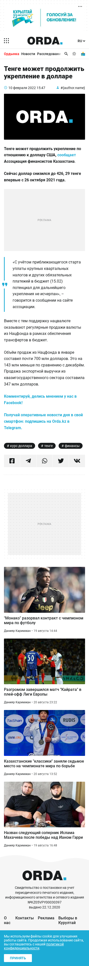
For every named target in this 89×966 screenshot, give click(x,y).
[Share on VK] (77, 461)
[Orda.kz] (44, 883)
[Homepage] (45, 41)
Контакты (24, 918)
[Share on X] (61, 461)
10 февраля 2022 (22, 88)
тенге (48, 446)
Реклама (46, 918)
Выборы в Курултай (67, 920)
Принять (18, 958)
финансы (72, 446)
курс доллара (21, 446)
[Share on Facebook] (12, 461)
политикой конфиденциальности (34, 946)
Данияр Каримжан (17, 631)
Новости (28, 54)
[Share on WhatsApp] (45, 461)
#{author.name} (73, 88)
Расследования (50, 54)
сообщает (66, 155)
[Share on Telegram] (28, 461)
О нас (7, 920)
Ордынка (11, 54)
